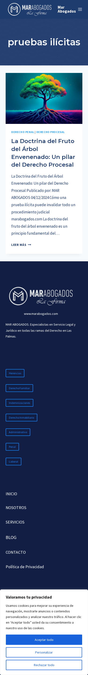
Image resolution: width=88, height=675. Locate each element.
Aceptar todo (44, 640)
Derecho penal (22, 132)
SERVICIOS (15, 522)
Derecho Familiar (19, 388)
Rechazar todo (44, 665)
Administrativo (18, 432)
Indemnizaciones (19, 403)
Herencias (15, 373)
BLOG (11, 537)
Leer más (21, 245)
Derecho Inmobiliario (21, 417)
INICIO (11, 493)
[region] (44, 632)
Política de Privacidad (25, 566)
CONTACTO (16, 552)
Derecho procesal (50, 132)
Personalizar (44, 652)
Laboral (13, 461)
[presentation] (44, 98)
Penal (12, 447)
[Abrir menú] (80, 9)
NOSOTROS (16, 507)
